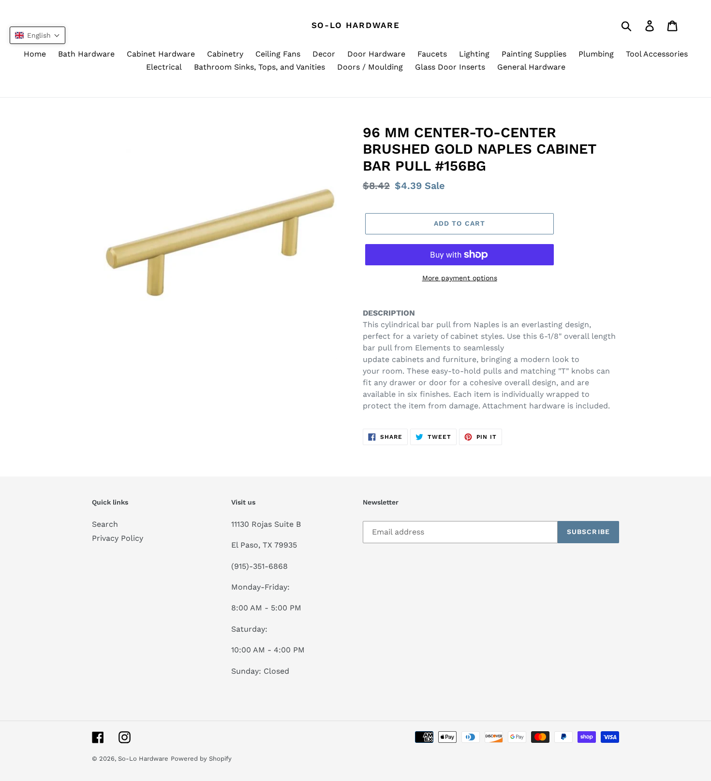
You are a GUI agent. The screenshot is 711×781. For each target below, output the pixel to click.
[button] (37, 35)
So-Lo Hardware (355, 25)
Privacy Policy (117, 538)
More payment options (459, 278)
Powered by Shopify (201, 758)
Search (105, 524)
